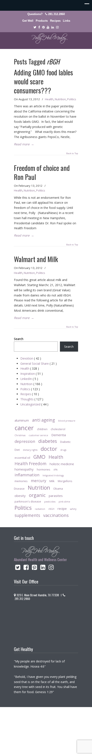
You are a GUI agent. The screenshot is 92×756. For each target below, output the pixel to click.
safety (73, 508)
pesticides (49, 501)
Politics (71, 99)
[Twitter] (35, 27)
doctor (49, 448)
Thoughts (31, 399)
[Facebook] (39, 27)
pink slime (64, 501)
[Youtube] (48, 27)
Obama (58, 488)
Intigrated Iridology (53, 475)
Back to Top (72, 153)
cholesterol (58, 429)
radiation (40, 508)
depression (25, 441)
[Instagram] (51, 568)
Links (66, 20)
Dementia (58, 435)
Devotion (30, 358)
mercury (38, 480)
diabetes (47, 441)
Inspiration (31, 374)
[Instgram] (57, 27)
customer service (38, 435)
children (42, 429)
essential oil (22, 458)
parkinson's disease (28, 501)
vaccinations (56, 515)
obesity (20, 495)
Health (49, 99)
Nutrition (60, 99)
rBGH (51, 508)
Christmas (20, 435)
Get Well (27, 20)
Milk (52, 481)
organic (37, 495)
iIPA (55, 469)
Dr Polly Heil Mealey (46, 38)
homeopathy (24, 469)
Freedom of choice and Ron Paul (42, 172)
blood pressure (66, 420)
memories (21, 481)
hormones (43, 469)
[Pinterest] (43, 27)
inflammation (27, 474)
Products (42, 20)
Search (18, 339)
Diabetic (65, 442)
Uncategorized (34, 404)
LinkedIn (29, 379)
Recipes (55, 20)
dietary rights (30, 449)
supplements (27, 515)
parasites (56, 495)
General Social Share (38, 363)
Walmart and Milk (36, 259)
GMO (39, 456)
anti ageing (43, 420)
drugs (63, 449)
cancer (24, 428)
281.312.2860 (56, 14)
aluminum (22, 420)
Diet (17, 450)
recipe (62, 508)
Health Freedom (30, 463)
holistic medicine (62, 464)
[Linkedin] (53, 27)
